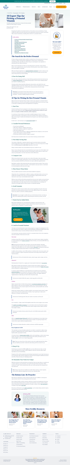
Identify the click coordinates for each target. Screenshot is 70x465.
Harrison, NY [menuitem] (5, 450)
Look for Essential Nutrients (20, 50)
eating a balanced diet (17, 80)
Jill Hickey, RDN (26, 394)
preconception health (30, 120)
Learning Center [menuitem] (32, 439)
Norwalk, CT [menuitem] (5, 443)
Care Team (23, 385)
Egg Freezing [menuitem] (18, 441)
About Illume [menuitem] (44, 437)
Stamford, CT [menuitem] (5, 445)
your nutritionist (44, 384)
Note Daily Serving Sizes (19, 43)
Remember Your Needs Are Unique (21, 52)
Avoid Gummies (18, 47)
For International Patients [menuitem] (20, 446)
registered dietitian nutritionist (32, 70)
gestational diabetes (16, 272)
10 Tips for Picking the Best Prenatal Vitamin (23, 39)
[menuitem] (47, 3)
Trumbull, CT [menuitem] (5, 447)
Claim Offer (52, 1)
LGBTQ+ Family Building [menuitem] (20, 442)
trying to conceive (25, 240)
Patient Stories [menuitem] (32, 441)
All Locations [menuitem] (5, 452)
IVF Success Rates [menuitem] (45, 441)
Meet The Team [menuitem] (45, 439)
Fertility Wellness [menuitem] (19, 444)
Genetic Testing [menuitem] (19, 439)
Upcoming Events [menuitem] (32, 437)
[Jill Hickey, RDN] (17, 397)
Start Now (17, 40)
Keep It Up (17, 51)
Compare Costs (18, 44)
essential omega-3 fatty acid (21, 318)
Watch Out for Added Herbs (20, 48)
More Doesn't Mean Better (20, 46)
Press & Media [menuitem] (45, 444)
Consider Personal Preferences (21, 42)
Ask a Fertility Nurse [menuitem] (33, 442)
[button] (63, 418)
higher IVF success (44, 266)
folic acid (36, 247)
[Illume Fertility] (7, 7)
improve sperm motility (24, 335)
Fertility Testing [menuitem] (19, 437)
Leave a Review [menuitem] (45, 442)
